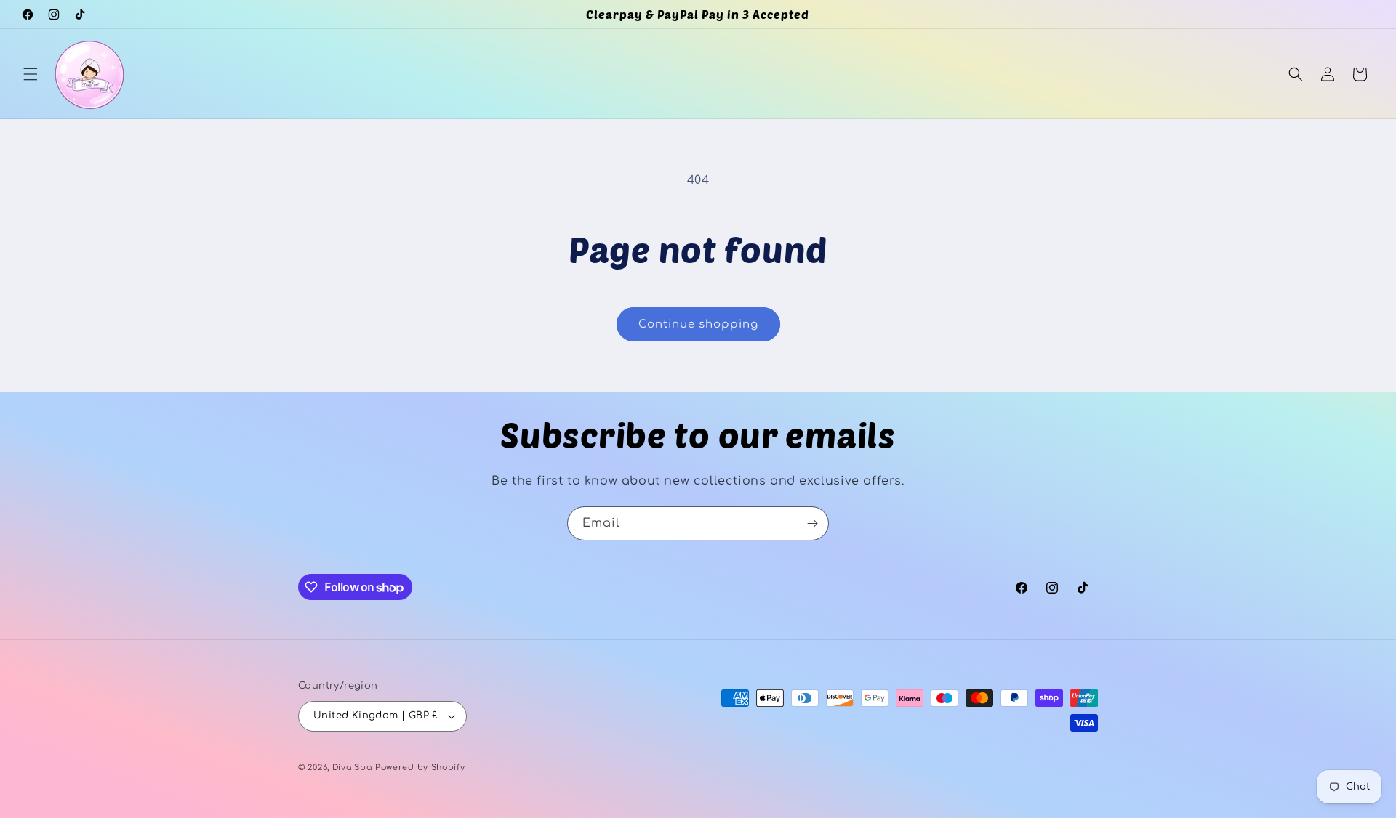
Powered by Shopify (420, 767)
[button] (31, 74)
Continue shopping (698, 324)
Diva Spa (352, 767)
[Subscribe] (812, 523)
